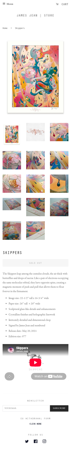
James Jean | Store (35, 15)
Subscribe (59, 408)
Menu (9, 4)
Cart (64, 4)
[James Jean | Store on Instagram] (44, 442)
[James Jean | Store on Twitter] (27, 442)
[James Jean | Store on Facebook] (36, 442)
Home (5, 28)
